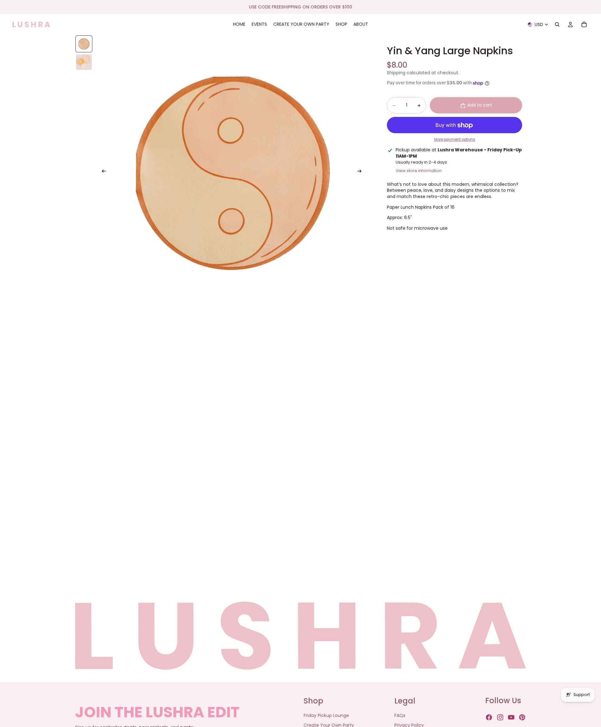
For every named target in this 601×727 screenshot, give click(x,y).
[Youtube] (511, 717)
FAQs (399, 715)
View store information (419, 171)
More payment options (454, 139)
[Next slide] (361, 172)
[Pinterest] (522, 717)
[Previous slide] (102, 172)
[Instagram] (500, 717)
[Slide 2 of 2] (84, 62)
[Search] (557, 24)
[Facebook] (489, 717)
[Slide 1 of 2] (84, 44)
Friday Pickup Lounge (326, 715)
